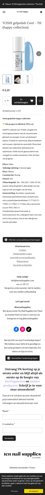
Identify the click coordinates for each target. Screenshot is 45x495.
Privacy (32, 467)
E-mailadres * (8, 424)
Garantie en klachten (22, 265)
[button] (7, 79)
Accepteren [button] (33, 491)
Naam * (5, 411)
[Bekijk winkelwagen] (41, 12)
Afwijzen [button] (14, 491)
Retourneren (22, 261)
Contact (22, 250)
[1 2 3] (6, 101)
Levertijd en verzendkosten (22, 257)
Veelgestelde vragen (22, 254)
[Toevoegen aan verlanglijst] (40, 101)
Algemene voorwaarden (19, 467)
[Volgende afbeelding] (38, 53)
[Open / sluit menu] (4, 12)
